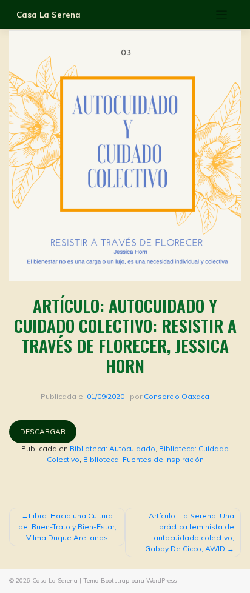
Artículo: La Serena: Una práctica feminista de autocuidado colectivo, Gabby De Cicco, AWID (189, 532)
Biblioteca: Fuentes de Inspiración (143, 459)
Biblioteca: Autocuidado (112, 448)
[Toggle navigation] (221, 15)
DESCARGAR (43, 431)
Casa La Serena (48, 14)
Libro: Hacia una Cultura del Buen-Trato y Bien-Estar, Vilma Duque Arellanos (67, 526)
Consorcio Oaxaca (176, 396)
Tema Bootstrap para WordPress (130, 581)
